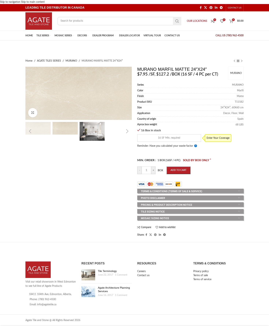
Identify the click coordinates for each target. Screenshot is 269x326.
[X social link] (205, 8)
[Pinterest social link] (211, 8)
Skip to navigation (10, 2)
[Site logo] (38, 21)
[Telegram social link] (221, 8)
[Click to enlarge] (32, 112)
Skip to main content (33, 2)
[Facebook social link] (201, 8)
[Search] (177, 21)
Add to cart (178, 170)
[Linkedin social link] (216, 8)
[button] (30, 131)
